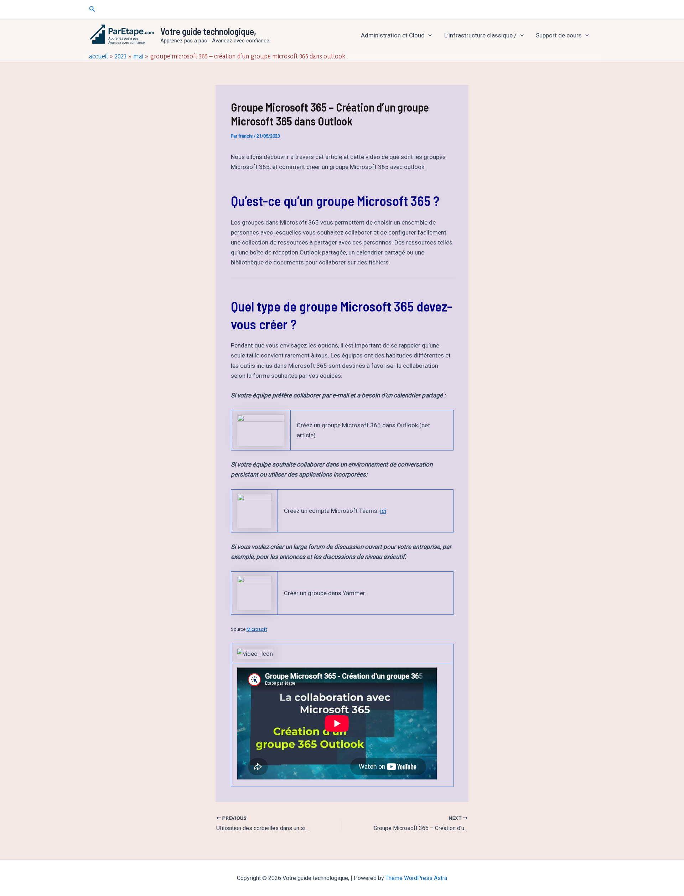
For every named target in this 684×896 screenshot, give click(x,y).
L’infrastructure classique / (480, 35)
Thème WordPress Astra (416, 878)
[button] (92, 9)
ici (383, 510)
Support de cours (559, 35)
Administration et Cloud (393, 35)
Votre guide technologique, (208, 31)
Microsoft (257, 629)
